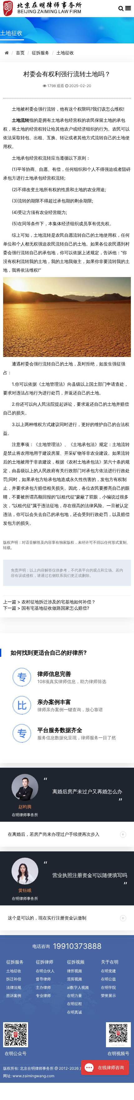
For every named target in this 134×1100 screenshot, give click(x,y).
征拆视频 (75, 961)
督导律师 (43, 979)
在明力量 (74, 995)
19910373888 (77, 946)
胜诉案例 (13, 995)
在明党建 (108, 971)
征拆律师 (44, 961)
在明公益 (108, 979)
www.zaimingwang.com (33, 1075)
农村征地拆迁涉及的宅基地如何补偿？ (59, 601)
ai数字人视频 (78, 987)
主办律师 (43, 987)
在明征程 (74, 1003)
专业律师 (43, 995)
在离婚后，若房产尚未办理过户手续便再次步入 (53, 834)
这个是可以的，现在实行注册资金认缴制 (47, 917)
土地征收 (65, 52)
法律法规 (13, 987)
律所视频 (74, 971)
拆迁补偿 (13, 979)
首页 (20, 52)
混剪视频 (74, 979)
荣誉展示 (108, 995)
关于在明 (109, 961)
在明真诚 (74, 1012)
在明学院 (108, 987)
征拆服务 (40, 52)
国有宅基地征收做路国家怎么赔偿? (55, 608)
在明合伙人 (45, 971)
